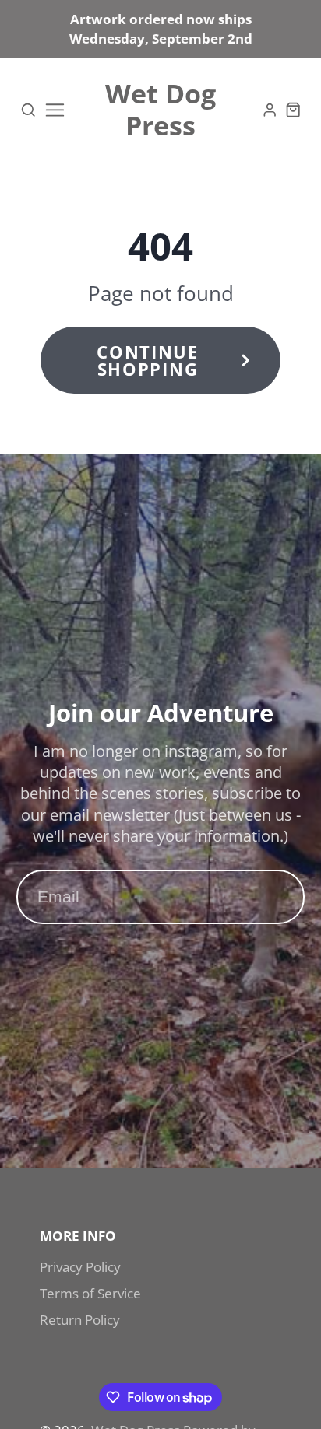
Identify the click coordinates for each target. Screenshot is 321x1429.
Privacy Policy (80, 1267)
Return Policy (80, 1320)
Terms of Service (90, 1293)
